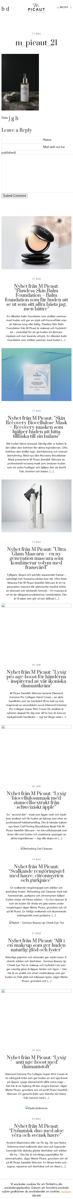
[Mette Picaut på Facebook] (2, 9)
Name (47, 140)
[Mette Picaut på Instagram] (7, 9)
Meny (63, 7)
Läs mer (36, 1195)
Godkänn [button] (66, 1191)
